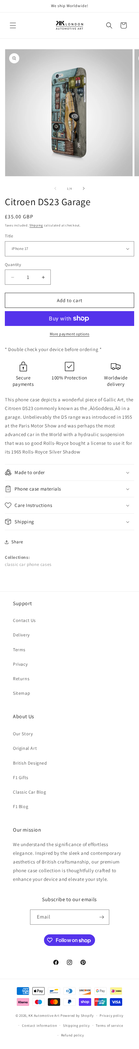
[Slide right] (84, 188)
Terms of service (109, 1025)
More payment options (70, 333)
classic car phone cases (28, 564)
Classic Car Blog (29, 792)
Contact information (39, 1025)
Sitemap (21, 693)
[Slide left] (55, 188)
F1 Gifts (20, 777)
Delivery (21, 635)
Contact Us (24, 620)
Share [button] (17, 542)
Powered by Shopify (77, 1015)
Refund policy (72, 1035)
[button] (13, 25)
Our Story (23, 734)
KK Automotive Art (43, 1015)
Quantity (13, 264)
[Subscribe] (102, 917)
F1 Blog (20, 806)
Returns (21, 679)
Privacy (20, 664)
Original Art (25, 748)
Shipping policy (76, 1025)
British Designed (30, 763)
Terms (19, 650)
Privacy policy (111, 1015)
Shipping (36, 225)
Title (9, 236)
